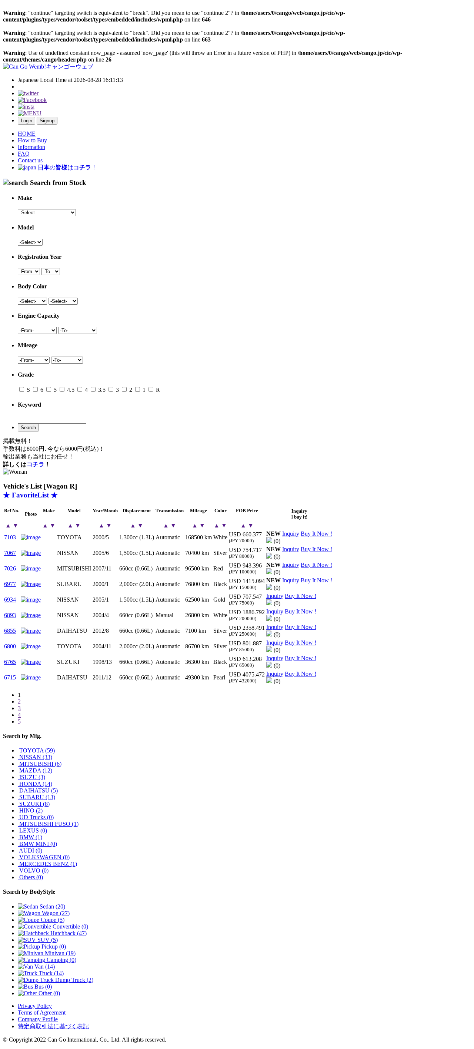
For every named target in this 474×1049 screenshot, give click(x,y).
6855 (10, 631)
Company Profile (38, 1019)
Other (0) (48, 993)
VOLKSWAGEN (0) (44, 857)
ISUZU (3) (31, 777)
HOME (27, 133)
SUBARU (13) (36, 797)
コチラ (35, 464)
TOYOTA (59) (36, 750)
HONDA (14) (35, 784)
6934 (10, 599)
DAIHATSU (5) (38, 790)
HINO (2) (30, 810)
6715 (10, 677)
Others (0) (30, 877)
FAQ (24, 153)
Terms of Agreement (42, 1012)
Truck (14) (50, 973)
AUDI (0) (30, 850)
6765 (10, 662)
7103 (10, 537)
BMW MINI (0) (37, 844)
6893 (10, 615)
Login (26, 120)
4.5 (70, 390)
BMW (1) (30, 837)
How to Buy (32, 140)
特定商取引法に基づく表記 (53, 1026)
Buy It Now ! (316, 533)
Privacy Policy (35, 1006)
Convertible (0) (69, 926)
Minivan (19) (59, 953)
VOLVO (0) (33, 870)
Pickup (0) (53, 946)
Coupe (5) (51, 920)
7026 (10, 568)
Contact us (30, 160)
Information (31, 147)
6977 (10, 584)
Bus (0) (42, 986)
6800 (10, 646)
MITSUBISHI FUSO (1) (48, 824)
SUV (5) (47, 940)
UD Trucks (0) (36, 817)
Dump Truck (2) (73, 980)
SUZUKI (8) (34, 804)
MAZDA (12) (35, 770)
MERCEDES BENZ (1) (47, 864)
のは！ (67, 167)
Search (28, 427)
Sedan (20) (51, 906)
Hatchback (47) (68, 933)
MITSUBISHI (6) (39, 764)
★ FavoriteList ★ (30, 495)
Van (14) (44, 966)
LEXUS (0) (32, 830)
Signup (47, 120)
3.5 (101, 390)
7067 (10, 553)
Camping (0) (60, 960)
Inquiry (290, 533)
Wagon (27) (55, 913)
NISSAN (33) (35, 757)
